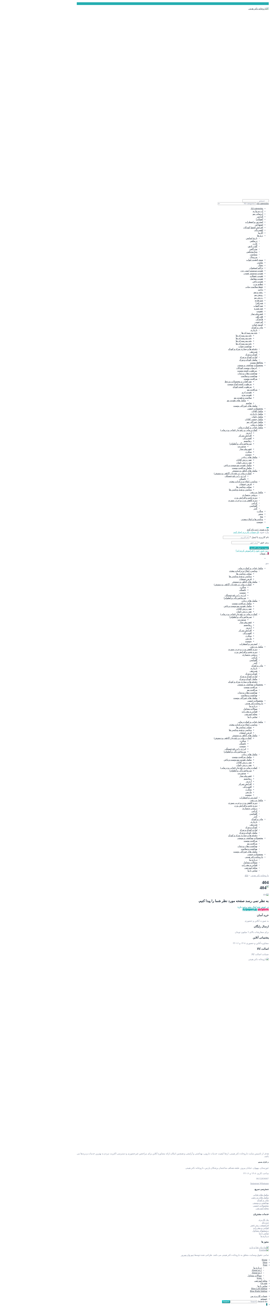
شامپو (249, 403)
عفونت (260, 311)
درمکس (253, 241)
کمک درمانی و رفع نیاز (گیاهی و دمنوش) (233, 473)
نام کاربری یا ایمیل (259, 537)
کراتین (254, 503)
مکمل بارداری (256, 414)
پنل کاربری (263, 1220)
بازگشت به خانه (250, 910)
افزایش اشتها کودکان (253, 227)
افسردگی (258, 230)
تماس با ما (252, 717)
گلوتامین (253, 506)
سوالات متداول (250, 709)
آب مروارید (258, 211)
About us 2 (257, 1270)
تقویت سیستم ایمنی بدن (251, 270)
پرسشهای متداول (260, 1230)
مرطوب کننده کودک (242, 387)
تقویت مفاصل (256, 279)
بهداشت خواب (245, 346)
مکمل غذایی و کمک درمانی (250, 427)
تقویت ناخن (257, 281)
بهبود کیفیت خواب (254, 260)
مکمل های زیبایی (249, 457)
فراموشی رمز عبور (259, 1225)
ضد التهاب (258, 306)
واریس (248, 638)
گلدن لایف (252, 246)
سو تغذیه (259, 300)
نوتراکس (253, 249)
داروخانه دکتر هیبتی (254, 703)
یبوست (248, 454)
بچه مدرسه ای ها (249, 333)
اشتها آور (259, 224)
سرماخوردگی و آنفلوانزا (240, 443)
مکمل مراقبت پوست (242, 468)
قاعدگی (259, 319)
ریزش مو (258, 297)
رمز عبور (263, 542)
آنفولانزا (259, 219)
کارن (255, 243)
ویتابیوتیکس (251, 252)
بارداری (253, 330)
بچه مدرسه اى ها (244, 335)
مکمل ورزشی (256, 492)
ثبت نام (265, 1222)
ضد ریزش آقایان (244, 460)
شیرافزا (259, 303)
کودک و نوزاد (251, 354)
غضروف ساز (257, 314)
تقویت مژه (247, 395)
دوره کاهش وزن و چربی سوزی (242, 500)
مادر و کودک (257, 327)
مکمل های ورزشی (260, 1197)
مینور (260, 514)
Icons (259, 1278)
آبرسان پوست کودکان (246, 368)
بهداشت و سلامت (249, 376)
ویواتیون (253, 254)
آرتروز (249, 433)
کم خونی (259, 322)
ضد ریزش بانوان (244, 462)
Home (264, 1260)
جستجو (264, 1299)
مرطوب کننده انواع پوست (239, 384)
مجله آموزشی (250, 714)
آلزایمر (260, 216)
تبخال (260, 265)
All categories (257, 208)
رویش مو (258, 295)
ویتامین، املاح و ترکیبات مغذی (243, 481)
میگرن (248, 452)
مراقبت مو (252, 389)
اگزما (260, 233)
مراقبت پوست (250, 379)
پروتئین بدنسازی (249, 495)
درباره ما (253, 706)
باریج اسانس (251, 238)
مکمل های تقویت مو (236, 400)
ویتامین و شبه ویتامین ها (240, 489)
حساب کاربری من (258, 1296)
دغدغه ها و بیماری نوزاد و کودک (242, 349)
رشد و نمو (258, 292)
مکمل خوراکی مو (255, 422)
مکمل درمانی (256, 424)
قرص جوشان (245, 484)
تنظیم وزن (258, 284)
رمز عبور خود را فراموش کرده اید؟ (252, 551)
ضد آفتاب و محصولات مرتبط (238, 381)
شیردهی (253, 352)
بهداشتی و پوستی (261, 1203)
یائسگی (242, 479)
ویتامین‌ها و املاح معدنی (252, 519)
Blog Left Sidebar (259, 1288)
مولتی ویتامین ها (244, 487)
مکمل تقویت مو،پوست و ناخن (238, 465)
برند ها (260, 235)
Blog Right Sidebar (258, 1291)
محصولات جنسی (255, 408)
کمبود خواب (257, 324)
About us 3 (257, 1273)
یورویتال (253, 257)
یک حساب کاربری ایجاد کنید (246, 532)
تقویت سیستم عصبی (253, 273)
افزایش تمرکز (245, 435)
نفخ (261, 516)
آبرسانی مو (258, 214)
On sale (263, 1283)
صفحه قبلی (263, 910)
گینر (255, 508)
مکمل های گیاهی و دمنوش (244, 470)
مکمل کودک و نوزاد (248, 360)
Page (265, 1265)
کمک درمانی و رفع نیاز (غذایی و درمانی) (238, 430)
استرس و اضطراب (254, 222)
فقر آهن (259, 316)
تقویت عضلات (256, 276)
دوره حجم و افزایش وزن (245, 497)
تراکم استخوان (256, 268)
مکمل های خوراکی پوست (245, 406)
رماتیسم (248, 441)
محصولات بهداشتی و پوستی (250, 365)
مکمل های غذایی (261, 1195)
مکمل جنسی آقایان (254, 419)
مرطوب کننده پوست (247, 370)
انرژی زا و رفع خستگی (235, 476)
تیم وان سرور (187, 1255)
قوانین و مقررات (249, 711)
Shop (265, 1262)
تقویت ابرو (247, 392)
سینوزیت (242, 446)
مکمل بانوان (257, 416)
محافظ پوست (256, 362)
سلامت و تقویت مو (243, 397)
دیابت (260, 289)
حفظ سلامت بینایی (254, 287)
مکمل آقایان (257, 411)
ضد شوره (258, 308)
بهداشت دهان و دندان (247, 373)
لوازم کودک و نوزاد (248, 357)
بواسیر (260, 262)
